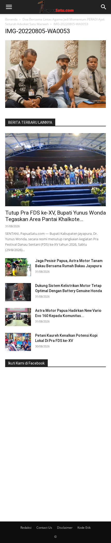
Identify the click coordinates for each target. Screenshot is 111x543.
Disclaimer (65, 527)
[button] (9, 7)
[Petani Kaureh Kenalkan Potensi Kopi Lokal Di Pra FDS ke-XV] (18, 342)
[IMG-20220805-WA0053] (55, 106)
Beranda (11, 19)
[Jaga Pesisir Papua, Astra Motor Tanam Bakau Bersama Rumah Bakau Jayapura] (18, 267)
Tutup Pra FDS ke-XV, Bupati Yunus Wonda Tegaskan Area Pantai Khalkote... (55, 216)
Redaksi (25, 527)
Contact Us (44, 527)
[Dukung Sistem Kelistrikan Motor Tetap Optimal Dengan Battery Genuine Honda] (18, 292)
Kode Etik (84, 527)
